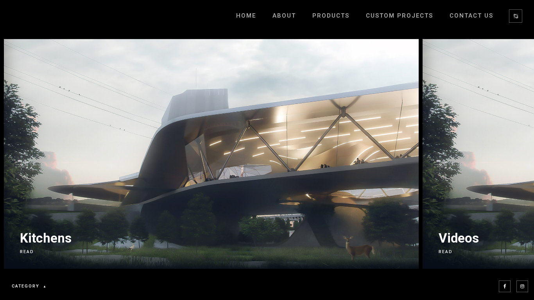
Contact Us (471, 15)
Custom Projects (399, 15)
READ (27, 251)
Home (246, 15)
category (25, 286)
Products (330, 15)
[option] (209, 154)
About (284, 15)
